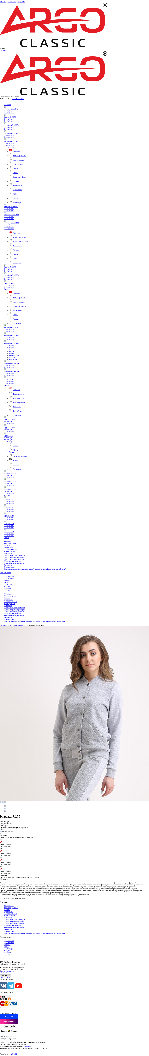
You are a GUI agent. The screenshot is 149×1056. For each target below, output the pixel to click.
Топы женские (18, 394)
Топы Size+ (17, 407)
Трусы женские (18, 398)
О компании (9, 541)
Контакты (8, 553)
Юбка (15, 194)
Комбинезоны (18, 164)
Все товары (17, 202)
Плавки (16, 250)
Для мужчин (9, 229)
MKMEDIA (15, 1054)
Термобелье (17, 185)
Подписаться (5, 978)
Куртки (11, 353)
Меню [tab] (8, 573)
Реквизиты (8, 565)
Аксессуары (8, 441)
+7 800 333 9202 (18, 99)
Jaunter (6, 538)
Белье (6, 385)
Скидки (7, 495)
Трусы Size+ (17, 411)
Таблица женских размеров (14, 555)
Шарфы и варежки (20, 456)
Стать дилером (9, 551)
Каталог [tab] (3, 573)
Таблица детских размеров (14, 559)
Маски (15, 461)
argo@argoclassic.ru (7, 972)
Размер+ (7, 289)
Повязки (16, 465)
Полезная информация (12, 561)
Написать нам (5, 975)
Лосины (16, 181)
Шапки (15, 450)
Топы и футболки (19, 156)
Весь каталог (9, 567)
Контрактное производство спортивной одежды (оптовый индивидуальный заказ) (35, 569)
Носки (15, 446)
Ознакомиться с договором (14, 563)
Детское (7, 349)
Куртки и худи (18, 160)
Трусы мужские (19, 402)
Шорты (15, 168)
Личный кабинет (10, 549)
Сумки (11, 452)
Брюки (15, 173)
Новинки (7, 105)
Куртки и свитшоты (20, 241)
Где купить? (8, 547)
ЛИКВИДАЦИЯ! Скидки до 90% (12, 2)
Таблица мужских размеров (14, 557)
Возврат (7, 545)
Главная (3, 625)
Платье (15, 198)
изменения (27, 1046)
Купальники (17, 190)
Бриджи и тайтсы (19, 177)
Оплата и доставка (11, 543)
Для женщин (9, 147)
